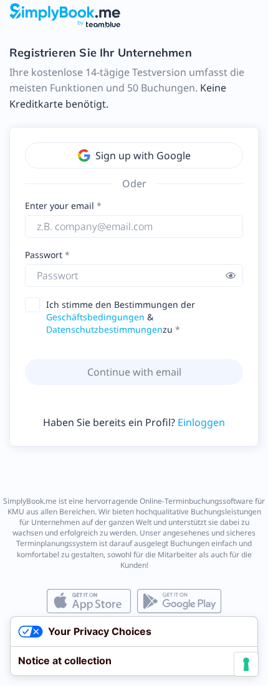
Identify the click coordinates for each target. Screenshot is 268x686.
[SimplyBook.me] (64, 15)
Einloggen (201, 422)
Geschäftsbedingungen (95, 317)
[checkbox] (36, 305)
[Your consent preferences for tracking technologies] (246, 664)
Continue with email (134, 372)
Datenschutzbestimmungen (104, 329)
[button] (230, 275)
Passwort (45, 255)
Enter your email (59, 205)
